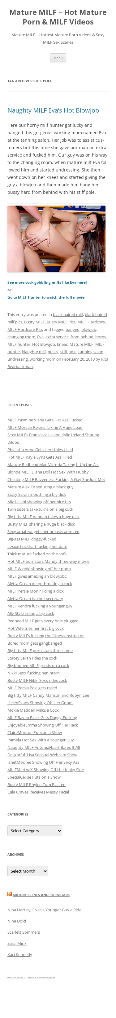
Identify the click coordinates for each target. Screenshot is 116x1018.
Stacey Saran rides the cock (32, 658)
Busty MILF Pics (61, 322)
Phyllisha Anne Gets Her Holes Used (40, 449)
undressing (17, 359)
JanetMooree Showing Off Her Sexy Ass (43, 762)
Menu (58, 58)
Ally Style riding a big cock (30, 613)
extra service (57, 337)
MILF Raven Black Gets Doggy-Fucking (42, 717)
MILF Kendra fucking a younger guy (39, 606)
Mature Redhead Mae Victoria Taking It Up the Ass (53, 464)
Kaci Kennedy (19, 954)
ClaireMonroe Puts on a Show (34, 732)
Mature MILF (81, 344)
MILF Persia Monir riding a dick (35, 591)
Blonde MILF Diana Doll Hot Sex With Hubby (48, 472)
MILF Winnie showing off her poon (39, 568)
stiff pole (68, 351)
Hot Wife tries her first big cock (35, 628)
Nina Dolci (16, 921)
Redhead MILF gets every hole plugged (43, 621)
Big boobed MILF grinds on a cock (38, 665)
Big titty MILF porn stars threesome (40, 650)
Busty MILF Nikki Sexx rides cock (37, 680)
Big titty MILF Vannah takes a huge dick (43, 516)
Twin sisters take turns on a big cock (40, 509)
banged (72, 329)
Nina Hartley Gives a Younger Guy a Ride (44, 910)
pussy (53, 351)
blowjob (88, 329)
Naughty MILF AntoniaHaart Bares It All (43, 747)
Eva (40, 337)
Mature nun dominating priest (41, 977)
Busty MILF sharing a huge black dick (41, 524)
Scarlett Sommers (23, 932)
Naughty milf (34, 351)
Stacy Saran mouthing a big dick (36, 494)
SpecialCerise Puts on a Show (34, 777)
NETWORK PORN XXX (16, 977)
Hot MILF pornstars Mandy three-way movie (48, 561)
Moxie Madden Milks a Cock (33, 710)
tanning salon (90, 351)
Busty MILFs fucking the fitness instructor (45, 635)
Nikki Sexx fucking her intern (33, 673)
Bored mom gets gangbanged (34, 643)
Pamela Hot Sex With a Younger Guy (40, 740)
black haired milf (68, 314)
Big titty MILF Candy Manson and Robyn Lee (48, 695)
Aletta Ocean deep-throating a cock (39, 583)
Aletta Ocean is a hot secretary (35, 598)
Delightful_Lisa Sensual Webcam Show (42, 755)
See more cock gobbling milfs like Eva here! (47, 282)
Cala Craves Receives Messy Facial (38, 792)
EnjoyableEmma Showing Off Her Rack (42, 725)
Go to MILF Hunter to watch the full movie (45, 297)
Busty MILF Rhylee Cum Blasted (36, 784)
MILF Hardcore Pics (25, 329)
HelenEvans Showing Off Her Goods (40, 702)
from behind (82, 337)
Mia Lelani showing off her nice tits (39, 502)
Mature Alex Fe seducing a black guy (40, 487)
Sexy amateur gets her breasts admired (43, 531)
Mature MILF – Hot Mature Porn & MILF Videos (58, 17)
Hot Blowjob (43, 344)
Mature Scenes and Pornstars (41, 894)
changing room (21, 337)
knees (62, 344)
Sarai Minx (17, 943)
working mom (42, 359)
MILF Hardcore (91, 322)
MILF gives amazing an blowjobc (37, 576)
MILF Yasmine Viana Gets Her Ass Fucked (45, 420)
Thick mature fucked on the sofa (37, 554)
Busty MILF (34, 322)
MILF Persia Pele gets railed (32, 688)
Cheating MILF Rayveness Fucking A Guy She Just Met (56, 479)
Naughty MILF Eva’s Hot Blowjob (53, 110)
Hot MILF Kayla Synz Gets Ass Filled (39, 457)
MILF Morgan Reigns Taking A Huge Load (45, 427)
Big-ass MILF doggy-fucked (31, 539)
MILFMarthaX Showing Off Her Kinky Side (45, 769)
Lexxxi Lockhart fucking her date (37, 546)
